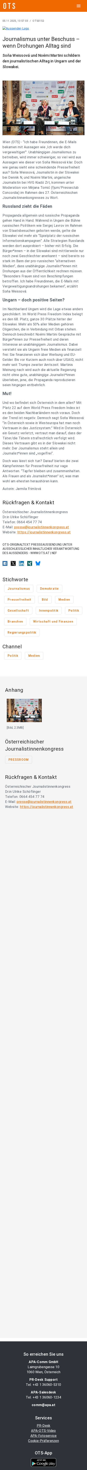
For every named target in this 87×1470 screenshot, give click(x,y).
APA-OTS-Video (43, 1431)
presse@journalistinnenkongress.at (41, 527)
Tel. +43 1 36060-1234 (43, 1397)
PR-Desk (43, 1426)
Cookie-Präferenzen (43, 1441)
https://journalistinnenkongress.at (44, 532)
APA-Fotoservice (43, 1436)
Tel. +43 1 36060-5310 (43, 1385)
